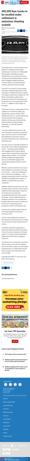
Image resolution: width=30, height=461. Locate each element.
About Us (5, 398)
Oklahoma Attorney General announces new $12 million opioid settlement (16, 360)
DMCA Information (8, 412)
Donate (25, 2)
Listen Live (5, 415)
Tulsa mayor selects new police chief (15, 354)
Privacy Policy (6, 426)
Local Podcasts (7, 419)
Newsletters (6, 422)
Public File (5, 429)
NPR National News (8, 262)
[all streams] (28, 459)
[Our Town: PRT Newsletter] (15, 321)
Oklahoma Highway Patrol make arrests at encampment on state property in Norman (16, 368)
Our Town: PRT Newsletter (15, 331)
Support (5, 432)
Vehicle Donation (7, 436)
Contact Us (6, 409)
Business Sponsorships (9, 402)
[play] (2, 459)
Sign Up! (15, 341)
